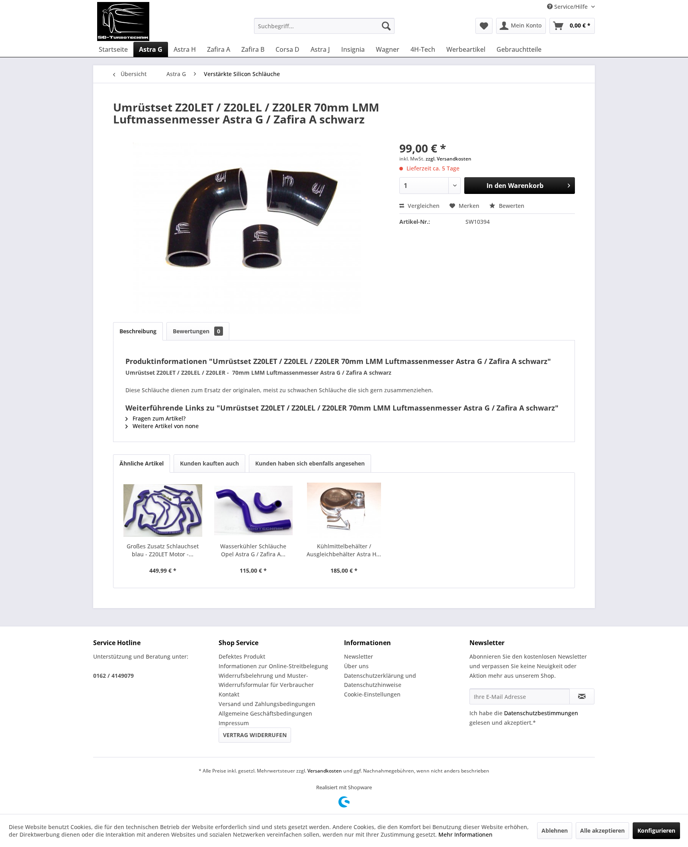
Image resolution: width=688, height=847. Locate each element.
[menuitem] (324, 26)
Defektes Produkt (242, 656)
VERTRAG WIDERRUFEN (255, 735)
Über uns (356, 666)
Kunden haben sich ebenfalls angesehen (310, 463)
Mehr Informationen (465, 834)
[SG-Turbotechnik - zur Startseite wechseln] (123, 21)
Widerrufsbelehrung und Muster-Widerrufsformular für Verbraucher (266, 680)
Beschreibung (137, 331)
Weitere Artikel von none (165, 426)
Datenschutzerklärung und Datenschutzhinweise (380, 680)
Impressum (234, 723)
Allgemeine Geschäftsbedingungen (265, 713)
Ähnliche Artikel (141, 463)
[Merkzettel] (484, 26)
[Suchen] (386, 26)
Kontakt (229, 694)
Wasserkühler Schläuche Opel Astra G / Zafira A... (253, 550)
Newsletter (358, 656)
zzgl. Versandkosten (448, 158)
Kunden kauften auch (209, 463)
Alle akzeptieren (602, 830)
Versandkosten (324, 770)
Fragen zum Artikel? (158, 418)
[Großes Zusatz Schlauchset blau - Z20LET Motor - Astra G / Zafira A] (162, 510)
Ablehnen (554, 830)
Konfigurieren (656, 830)
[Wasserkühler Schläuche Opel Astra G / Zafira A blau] (253, 510)
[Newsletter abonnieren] (581, 696)
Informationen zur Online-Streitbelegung (273, 666)
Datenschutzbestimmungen (541, 713)
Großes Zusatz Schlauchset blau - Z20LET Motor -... (163, 550)
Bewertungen (196, 331)
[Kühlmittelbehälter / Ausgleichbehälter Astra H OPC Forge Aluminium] (344, 510)
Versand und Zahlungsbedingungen (267, 704)
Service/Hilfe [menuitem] (571, 6)
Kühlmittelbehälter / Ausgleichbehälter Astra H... (344, 550)
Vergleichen (423, 205)
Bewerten (510, 205)
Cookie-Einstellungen (372, 694)
